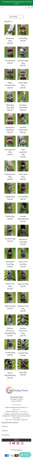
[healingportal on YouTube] (13, 443)
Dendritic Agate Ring (23, 52)
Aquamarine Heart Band (10, 118)
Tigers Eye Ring (23, 275)
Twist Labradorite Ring (23, 141)
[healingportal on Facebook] (10, 443)
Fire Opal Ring (10, 52)
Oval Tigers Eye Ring (10, 141)
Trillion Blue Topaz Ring (10, 96)
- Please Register (23, 411)
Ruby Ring (23, 364)
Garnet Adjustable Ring (10, 364)
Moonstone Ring (10, 29)
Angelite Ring (10, 188)
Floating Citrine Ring (10, 165)
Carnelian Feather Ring (23, 118)
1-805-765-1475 (16, 405)
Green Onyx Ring (10, 275)
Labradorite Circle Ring (23, 230)
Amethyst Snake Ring (23, 96)
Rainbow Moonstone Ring (23, 319)
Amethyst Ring (10, 230)
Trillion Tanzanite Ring (10, 74)
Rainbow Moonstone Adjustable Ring (10, 319)
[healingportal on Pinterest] (18, 443)
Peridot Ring (23, 29)
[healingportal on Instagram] (22, 443)
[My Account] (1, 7)
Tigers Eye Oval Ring (23, 297)
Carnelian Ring (10, 344)
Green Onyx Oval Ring (23, 253)
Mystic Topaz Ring (23, 74)
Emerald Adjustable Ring (23, 208)
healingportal (13, 8)
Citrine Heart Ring (23, 165)
